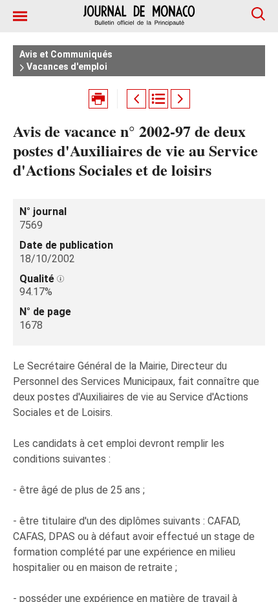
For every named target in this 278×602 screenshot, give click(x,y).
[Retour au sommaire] (158, 99)
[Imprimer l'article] (98, 99)
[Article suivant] (180, 99)
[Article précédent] (136, 99)
